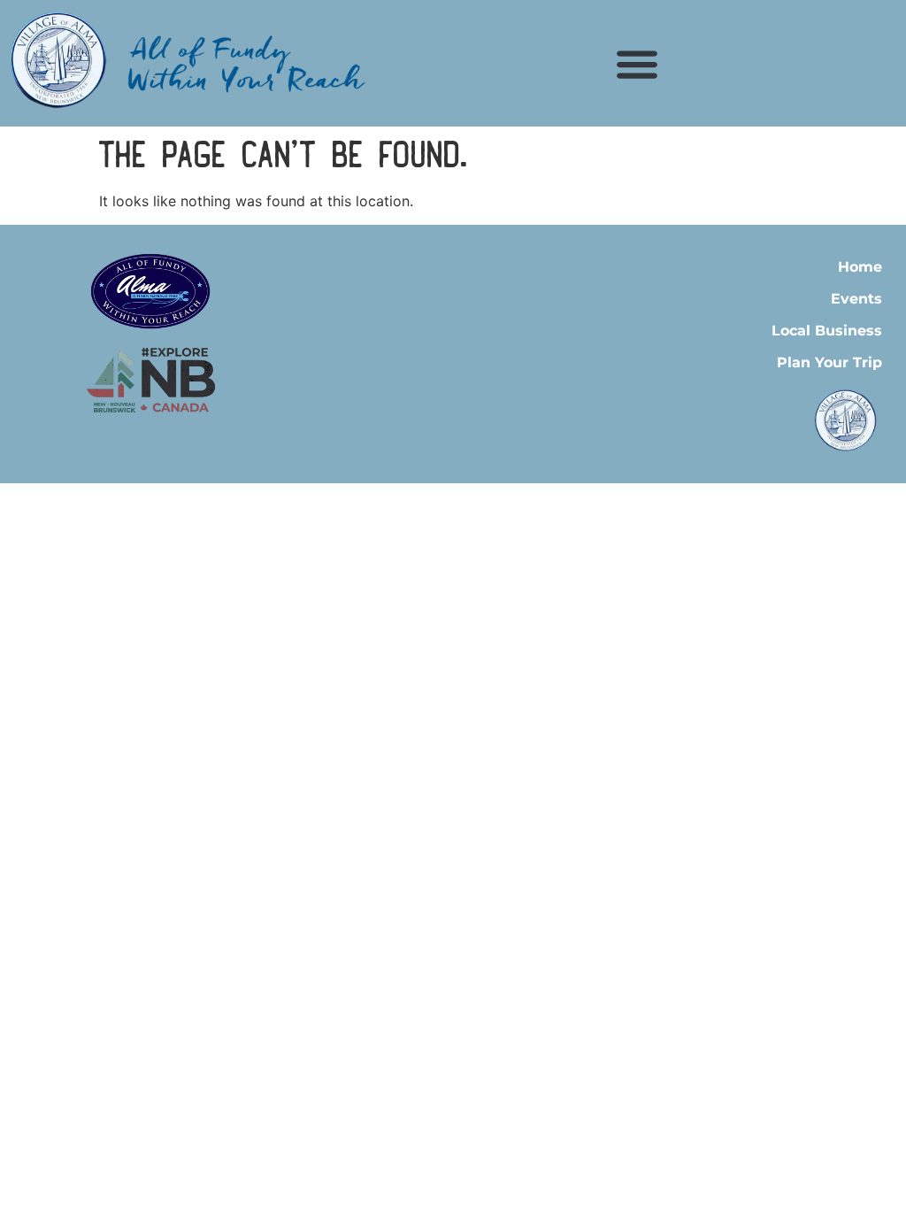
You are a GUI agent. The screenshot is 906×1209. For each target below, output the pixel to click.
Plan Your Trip (829, 362)
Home (860, 266)
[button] (637, 63)
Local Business (827, 330)
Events (856, 298)
